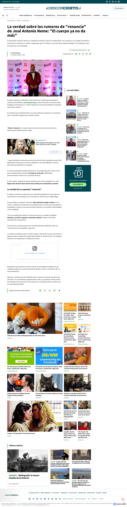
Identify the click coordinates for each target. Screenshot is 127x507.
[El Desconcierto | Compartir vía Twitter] (80, 54)
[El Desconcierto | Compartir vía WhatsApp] (83, 54)
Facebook (29, 499)
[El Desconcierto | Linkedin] (119, 1)
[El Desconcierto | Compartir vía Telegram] (90, 54)
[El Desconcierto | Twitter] (110, 1)
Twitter (33, 498)
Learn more (54, 152)
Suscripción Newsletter (80, 498)
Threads (56, 499)
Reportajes (74, 15)
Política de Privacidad (68, 498)
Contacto (101, 498)
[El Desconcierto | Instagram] (112, 1)
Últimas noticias (34, 492)
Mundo (105, 15)
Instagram (37, 499)
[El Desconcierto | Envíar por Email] (86, 54)
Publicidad (94, 498)
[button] (119, 8)
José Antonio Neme (29, 102)
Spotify (48, 499)
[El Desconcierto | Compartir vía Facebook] (76, 54)
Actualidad (38, 15)
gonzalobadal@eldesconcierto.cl (41, 505)
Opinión (96, 15)
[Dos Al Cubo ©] (120, 505)
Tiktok (52, 499)
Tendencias (50, 15)
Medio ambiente (24, 15)
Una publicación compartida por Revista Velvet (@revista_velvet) (34, 259)
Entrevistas (86, 15)
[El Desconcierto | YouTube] (116, 1)
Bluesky (60, 499)
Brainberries (41, 140)
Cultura (19, 20)
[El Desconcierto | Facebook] (107, 1)
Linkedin (45, 499)
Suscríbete (78, 184)
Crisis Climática (15, 2)
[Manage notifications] (123, 499)
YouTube (41, 498)
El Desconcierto (11, 20)
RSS (89, 498)
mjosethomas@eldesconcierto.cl (8, 505)
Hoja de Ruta (61, 15)
